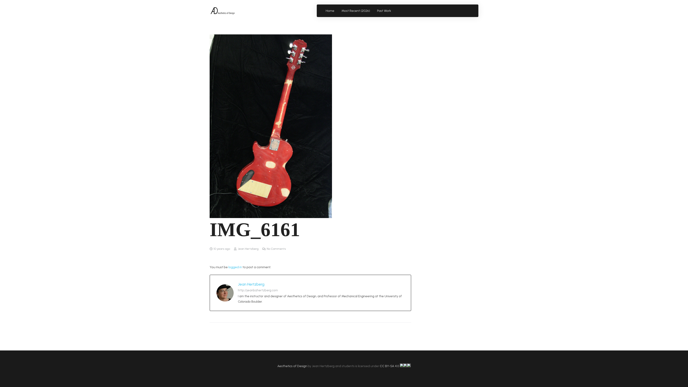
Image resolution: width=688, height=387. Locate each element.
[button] (393, 10)
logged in (235, 267)
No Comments (276, 248)
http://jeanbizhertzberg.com (258, 290)
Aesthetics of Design (292, 366)
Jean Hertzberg (248, 248)
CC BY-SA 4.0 (390, 366)
